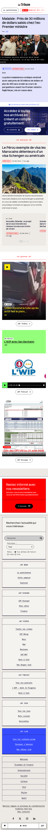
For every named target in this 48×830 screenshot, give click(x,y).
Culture (24, 781)
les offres (31, 130)
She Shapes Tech (24, 664)
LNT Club (24, 731)
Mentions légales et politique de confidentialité (24, 806)
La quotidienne (10, 10)
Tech (24, 787)
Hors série (24, 606)
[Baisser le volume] (44, 385)
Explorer (24, 583)
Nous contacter (24, 812)
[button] (21, 241)
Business (24, 649)
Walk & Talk (24, 659)
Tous (18, 552)
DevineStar (24, 721)
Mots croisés (24, 716)
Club (18, 554)
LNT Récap (24, 634)
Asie (4, 73)
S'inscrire (22, 506)
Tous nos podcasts (24, 682)
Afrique (43, 231)
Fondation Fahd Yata (23, 809)
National (24, 759)
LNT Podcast (22, 392)
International (18, 69)
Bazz (24, 639)
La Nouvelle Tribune (24, 3)
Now (24, 644)
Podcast (10, 339)
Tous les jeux (24, 711)
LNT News (24, 565)
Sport (24, 798)
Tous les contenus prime (24, 739)
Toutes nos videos (24, 629)
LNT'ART (24, 654)
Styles (24, 792)
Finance (24, 611)
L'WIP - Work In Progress (24, 688)
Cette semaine (24, 577)
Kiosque (7, 447)
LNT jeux (24, 703)
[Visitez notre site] (5, 826)
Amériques (7, 161)
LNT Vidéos (22, 324)
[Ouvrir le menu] (42, 826)
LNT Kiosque (22, 460)
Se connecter (12, 130)
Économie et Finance (24, 764)
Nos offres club (24, 749)
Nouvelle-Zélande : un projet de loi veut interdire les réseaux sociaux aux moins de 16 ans (18, 225)
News (25, 552)
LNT (7, 31)
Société (24, 776)
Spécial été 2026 (34, 10)
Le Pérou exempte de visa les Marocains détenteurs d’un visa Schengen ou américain (24, 151)
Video (11, 554)
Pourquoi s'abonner (24, 744)
